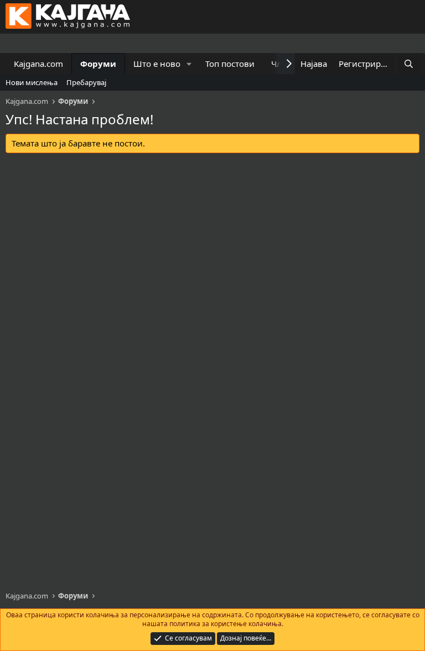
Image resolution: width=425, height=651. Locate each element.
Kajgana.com (38, 63)
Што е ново (156, 63)
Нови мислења (32, 82)
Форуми (98, 63)
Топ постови (230, 63)
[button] (189, 64)
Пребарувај (86, 82)
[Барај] (408, 64)
